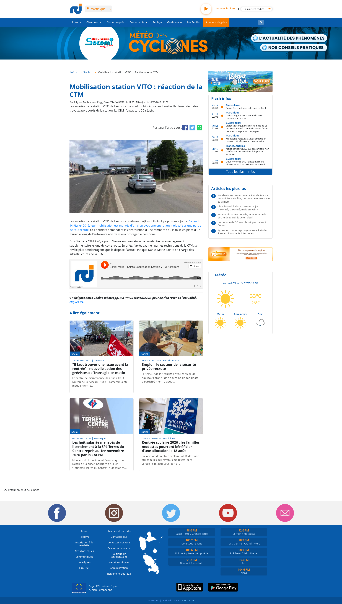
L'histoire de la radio (119, 531)
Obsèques (92, 22)
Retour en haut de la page (23, 490)
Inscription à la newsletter (84, 544)
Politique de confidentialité (119, 555)
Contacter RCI (119, 536)
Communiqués (115, 22)
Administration (119, 568)
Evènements (137, 22)
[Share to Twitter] (192, 127)
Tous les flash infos (240, 171)
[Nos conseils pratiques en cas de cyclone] (293, 48)
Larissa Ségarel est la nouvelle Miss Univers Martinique (244, 117)
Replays (157, 22)
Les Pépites (194, 22)
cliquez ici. (76, 302)
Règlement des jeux (119, 573)
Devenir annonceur (118, 548)
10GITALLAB (188, 600)
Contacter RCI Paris (119, 542)
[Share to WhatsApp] (199, 127)
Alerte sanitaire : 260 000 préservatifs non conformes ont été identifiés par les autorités (247, 151)
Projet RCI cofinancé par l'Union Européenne (103, 588)
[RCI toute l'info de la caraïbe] (75, 9)
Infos (75, 22)
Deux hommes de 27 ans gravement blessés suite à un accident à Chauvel (245, 163)
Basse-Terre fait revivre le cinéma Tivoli (246, 107)
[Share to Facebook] (185, 127)
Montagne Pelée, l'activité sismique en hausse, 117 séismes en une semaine (246, 140)
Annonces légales (216, 22)
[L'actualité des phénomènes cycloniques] (289, 38)
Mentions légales (119, 562)
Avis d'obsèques (84, 551)
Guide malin (174, 22)
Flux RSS (84, 568)
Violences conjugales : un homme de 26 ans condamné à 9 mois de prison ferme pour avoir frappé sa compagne (247, 128)
